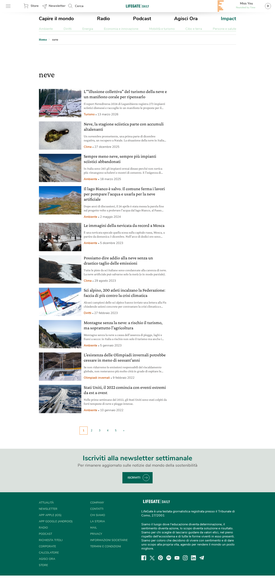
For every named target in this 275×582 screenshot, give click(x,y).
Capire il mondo (56, 18)
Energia (87, 29)
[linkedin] (193, 557)
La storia (97, 521)
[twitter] (152, 557)
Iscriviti (134, 478)
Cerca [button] (79, 6)
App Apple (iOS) (50, 515)
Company (97, 503)
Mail (93, 528)
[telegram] (201, 557)
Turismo (89, 114)
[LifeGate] (137, 6)
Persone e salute (224, 29)
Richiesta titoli (51, 540)
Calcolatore (49, 553)
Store (35, 6)
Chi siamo (97, 515)
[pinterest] (160, 557)
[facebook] (143, 557)
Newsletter (57, 6)
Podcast (142, 18)
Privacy (96, 534)
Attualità (46, 503)
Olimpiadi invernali (97, 378)
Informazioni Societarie (109, 540)
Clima (88, 147)
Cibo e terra (193, 29)
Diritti (68, 29)
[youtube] (177, 557)
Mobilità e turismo (162, 29)
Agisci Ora (186, 18)
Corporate (47, 546)
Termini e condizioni (105, 546)
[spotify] (168, 557)
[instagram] (185, 557)
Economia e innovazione (121, 29)
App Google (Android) (55, 521)
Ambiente (46, 29)
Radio (103, 18)
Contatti (96, 509)
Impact (228, 18)
